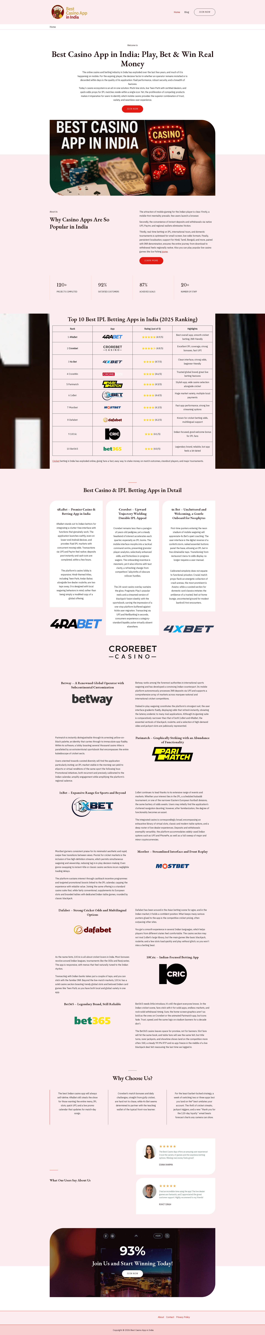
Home (177, 12)
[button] (132, 1273)
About (161, 1317)
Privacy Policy (183, 1317)
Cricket (55, 461)
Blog (186, 12)
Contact (170, 1317)
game (165, 251)
